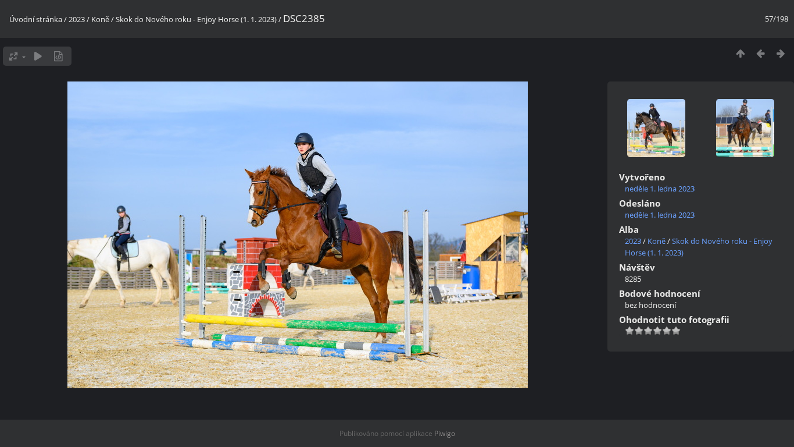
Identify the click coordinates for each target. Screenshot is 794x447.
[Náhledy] (740, 53)
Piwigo (444, 433)
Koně (100, 19)
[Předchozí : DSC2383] (760, 53)
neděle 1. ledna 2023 (660, 188)
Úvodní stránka (35, 19)
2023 (77, 19)
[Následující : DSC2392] (781, 53)
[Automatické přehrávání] (38, 56)
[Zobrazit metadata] (58, 56)
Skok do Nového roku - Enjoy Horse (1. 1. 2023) (196, 19)
